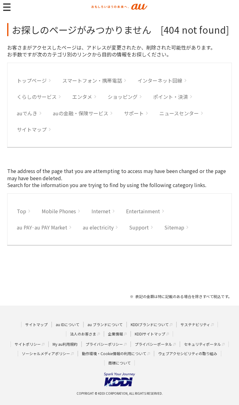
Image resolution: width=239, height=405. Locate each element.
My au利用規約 (65, 344)
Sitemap (174, 227)
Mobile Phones (59, 211)
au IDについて (67, 324)
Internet (100, 211)
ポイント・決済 (170, 96)
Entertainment (143, 211)
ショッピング (123, 96)
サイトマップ (32, 129)
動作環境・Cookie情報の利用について (114, 353)
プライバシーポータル (153, 344)
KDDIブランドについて (150, 324)
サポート (134, 113)
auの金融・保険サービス (80, 113)
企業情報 (115, 333)
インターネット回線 (160, 80)
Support (139, 227)
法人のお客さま (83, 333)
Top (21, 211)
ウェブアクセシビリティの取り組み (187, 353)
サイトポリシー (28, 344)
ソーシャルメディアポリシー (46, 353)
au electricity (98, 227)
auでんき (27, 113)
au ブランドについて (105, 324)
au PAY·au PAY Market (42, 227)
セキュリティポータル (202, 344)
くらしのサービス (37, 96)
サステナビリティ (195, 324)
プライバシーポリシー (104, 344)
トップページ (32, 80)
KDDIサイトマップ (150, 333)
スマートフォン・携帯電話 (92, 80)
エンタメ (82, 96)
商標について (119, 362)
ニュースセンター (179, 113)
